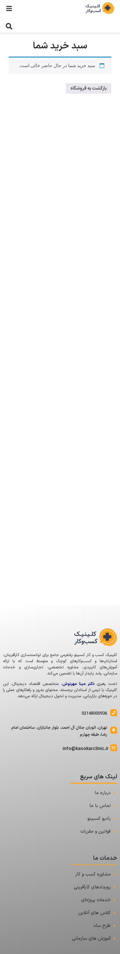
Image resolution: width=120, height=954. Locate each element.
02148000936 (94, 714)
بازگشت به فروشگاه (88, 88)
